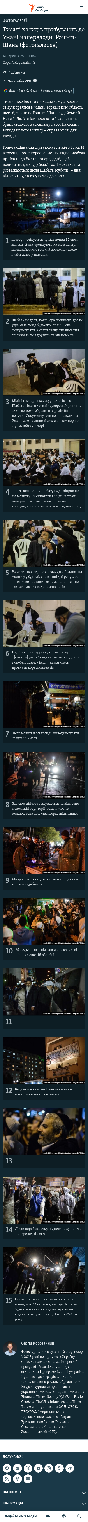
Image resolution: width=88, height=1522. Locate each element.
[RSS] (7, 1479)
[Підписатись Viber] (59, 1468)
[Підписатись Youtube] (38, 1468)
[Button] (14, 73)
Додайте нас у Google (21, 1516)
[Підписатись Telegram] (69, 1468)
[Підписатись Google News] (17, 1468)
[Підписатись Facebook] (7, 1468)
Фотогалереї (15, 21)
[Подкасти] (64, 1516)
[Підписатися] (28, 1479)
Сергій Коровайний (19, 63)
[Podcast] (17, 1479)
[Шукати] (79, 1516)
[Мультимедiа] (48, 1516)
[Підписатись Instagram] (48, 1468)
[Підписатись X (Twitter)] (28, 1468)
